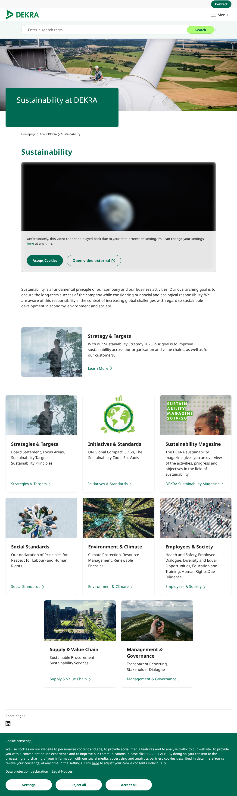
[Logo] (24, 14)
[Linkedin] (8, 723)
